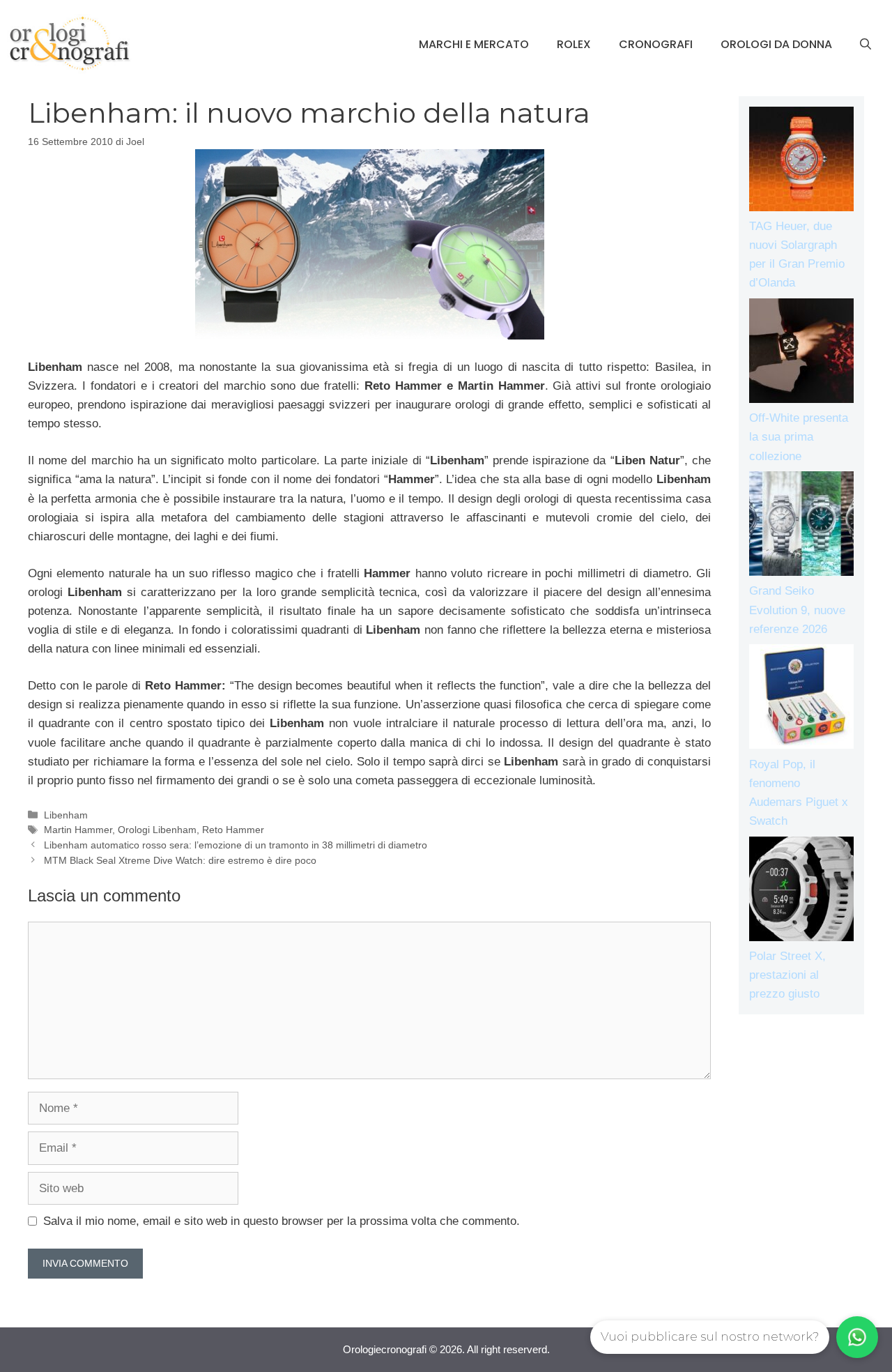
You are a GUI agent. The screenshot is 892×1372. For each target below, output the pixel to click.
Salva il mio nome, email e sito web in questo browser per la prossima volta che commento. (281, 1221)
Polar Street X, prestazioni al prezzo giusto (787, 975)
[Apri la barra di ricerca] (865, 44)
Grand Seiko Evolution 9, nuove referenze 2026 (797, 609)
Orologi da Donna (776, 44)
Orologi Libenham (157, 829)
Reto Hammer (233, 829)
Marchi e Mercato (474, 44)
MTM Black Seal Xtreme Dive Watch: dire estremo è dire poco (180, 860)
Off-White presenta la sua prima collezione (798, 436)
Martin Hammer (78, 829)
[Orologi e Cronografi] (69, 43)
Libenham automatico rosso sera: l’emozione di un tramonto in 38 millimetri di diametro (235, 845)
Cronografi (656, 44)
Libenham (66, 815)
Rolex (574, 44)
